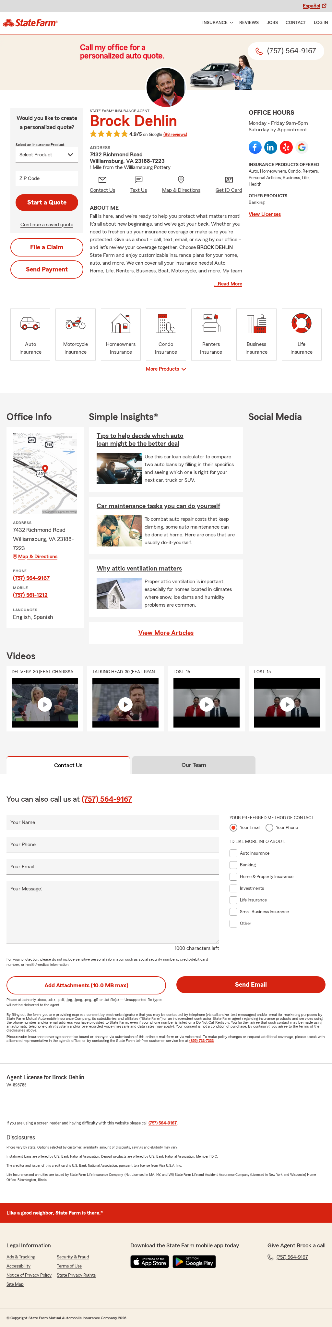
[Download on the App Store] (149, 1261)
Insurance (215, 22)
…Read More (228, 283)
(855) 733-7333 (201, 1041)
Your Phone (23, 844)
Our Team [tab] (194, 765)
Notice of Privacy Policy (29, 1275)
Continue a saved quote (46, 224)
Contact (296, 22)
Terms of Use (69, 1266)
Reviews (249, 22)
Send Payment (47, 269)
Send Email (251, 984)
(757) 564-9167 (31, 578)
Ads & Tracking (20, 1257)
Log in (321, 22)
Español (311, 5)
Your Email (22, 866)
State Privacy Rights (76, 1275)
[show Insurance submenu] (230, 23)
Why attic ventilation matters (139, 568)
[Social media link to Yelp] (286, 147)
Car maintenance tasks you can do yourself (158, 506)
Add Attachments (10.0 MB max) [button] (86, 985)
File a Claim (47, 247)
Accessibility (18, 1266)
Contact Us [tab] (68, 765)
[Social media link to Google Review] (301, 147)
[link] (30, 22)
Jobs (272, 22)
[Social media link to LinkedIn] (270, 147)
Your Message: (26, 888)
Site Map (15, 1284)
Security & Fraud (73, 1257)
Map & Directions (37, 556)
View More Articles (166, 633)
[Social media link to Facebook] (255, 147)
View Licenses (265, 214)
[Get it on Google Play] (194, 1261)
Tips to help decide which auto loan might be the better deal (140, 440)
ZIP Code (29, 178)
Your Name (22, 822)
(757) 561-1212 (30, 595)
